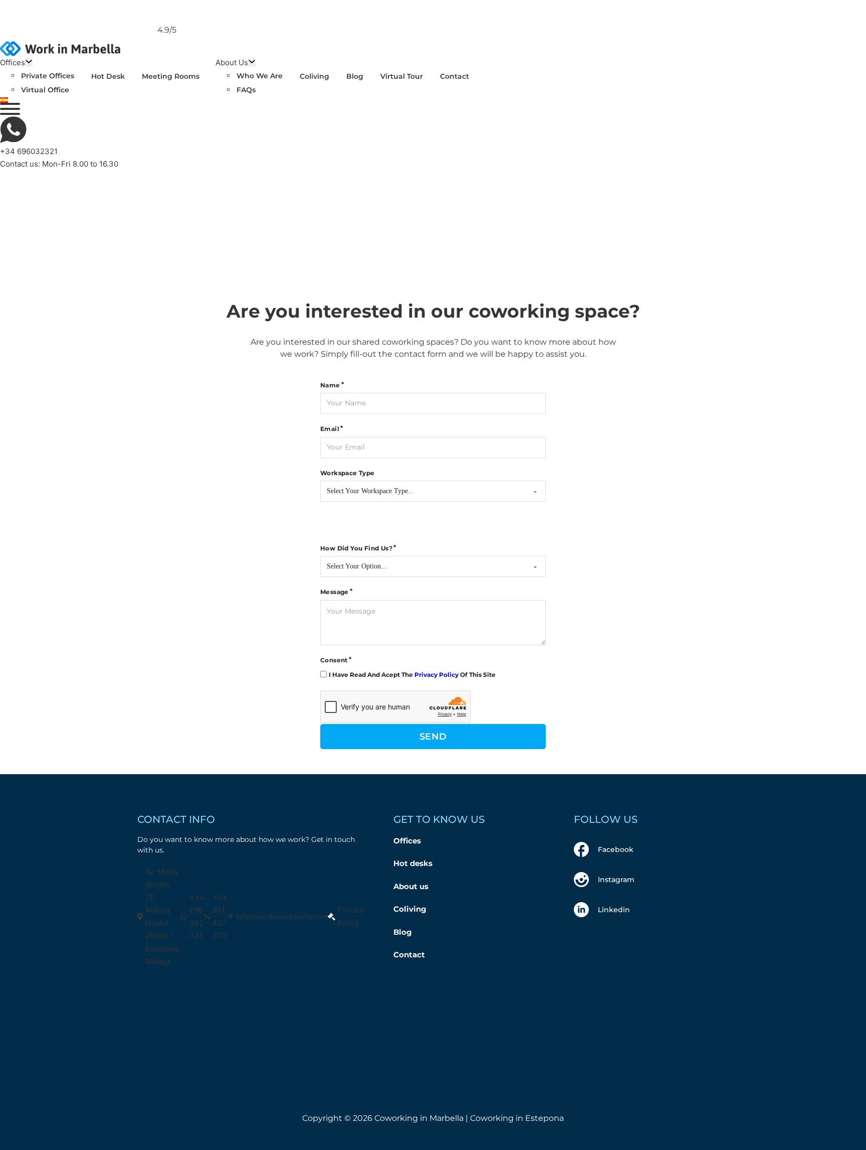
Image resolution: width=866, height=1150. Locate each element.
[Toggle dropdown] (29, 62)
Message (334, 592)
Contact (454, 76)
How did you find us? (356, 548)
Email (329, 429)
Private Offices (47, 75)
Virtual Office (45, 89)
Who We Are (260, 75)
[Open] (10, 109)
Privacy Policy (436, 674)
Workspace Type (347, 473)
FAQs (246, 89)
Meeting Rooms (170, 76)
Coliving (314, 76)
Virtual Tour (401, 76)
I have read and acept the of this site (412, 674)
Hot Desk (108, 76)
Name (330, 385)
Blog (354, 76)
